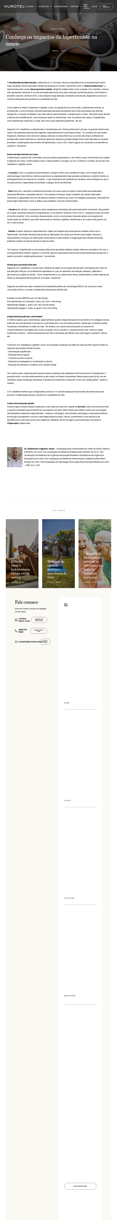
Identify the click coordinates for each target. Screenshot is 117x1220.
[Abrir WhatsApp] (111, 1214)
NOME (67, 703)
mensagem (70, 996)
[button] (31, 6)
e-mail (68, 800)
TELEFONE (69, 898)
